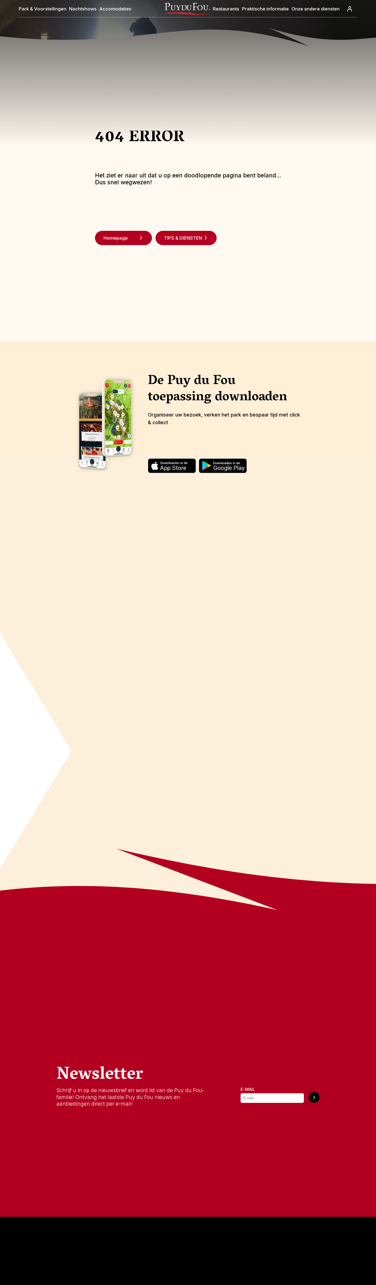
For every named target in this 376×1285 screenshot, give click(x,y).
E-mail (248, 1089)
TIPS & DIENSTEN (183, 238)
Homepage (115, 238)
